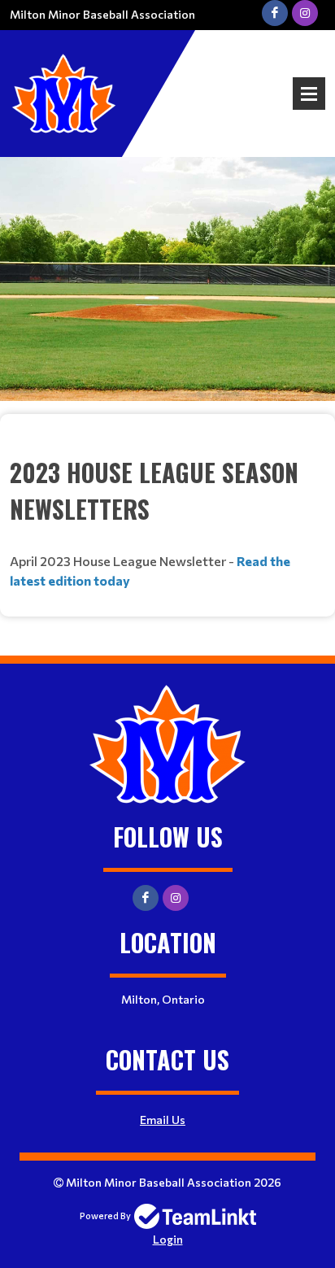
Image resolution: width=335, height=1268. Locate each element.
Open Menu (309, 93)
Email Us (162, 1119)
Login (168, 1239)
